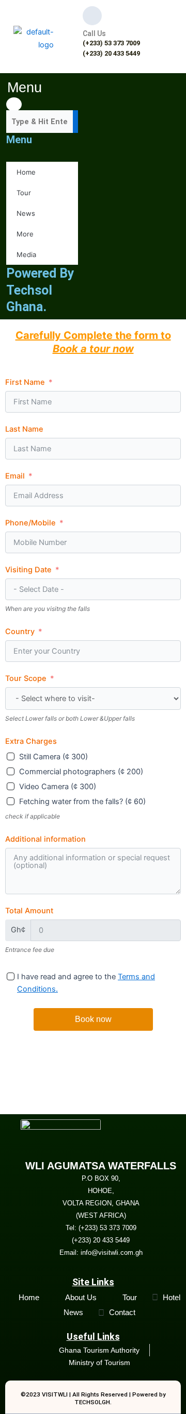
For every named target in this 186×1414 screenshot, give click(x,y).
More (25, 234)
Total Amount (29, 910)
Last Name (24, 429)
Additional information (45, 839)
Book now (93, 1019)
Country (20, 631)
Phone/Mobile (30, 522)
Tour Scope (26, 678)
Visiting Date (29, 569)
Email (15, 476)
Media (26, 254)
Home (26, 172)
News (26, 213)
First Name (25, 382)
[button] (14, 104)
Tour (24, 193)
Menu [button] (24, 87)
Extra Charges (31, 741)
